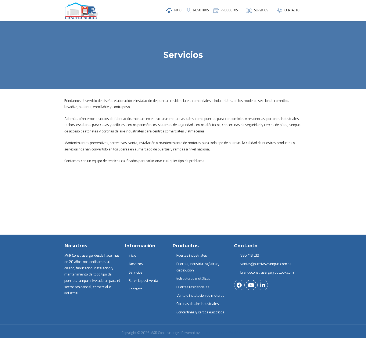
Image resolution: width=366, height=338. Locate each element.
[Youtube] (251, 285)
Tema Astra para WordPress (222, 333)
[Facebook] (239, 285)
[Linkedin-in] (262, 285)
